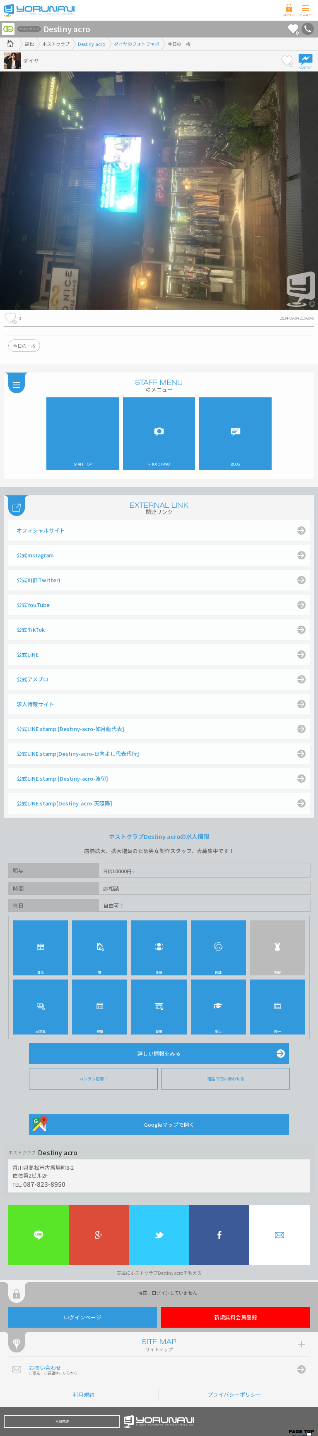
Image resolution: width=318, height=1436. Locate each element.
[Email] (279, 1235)
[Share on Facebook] (219, 1235)
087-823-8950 (44, 1183)
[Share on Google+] (99, 1235)
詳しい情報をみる (159, 1053)
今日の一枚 (24, 345)
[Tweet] (159, 1235)
